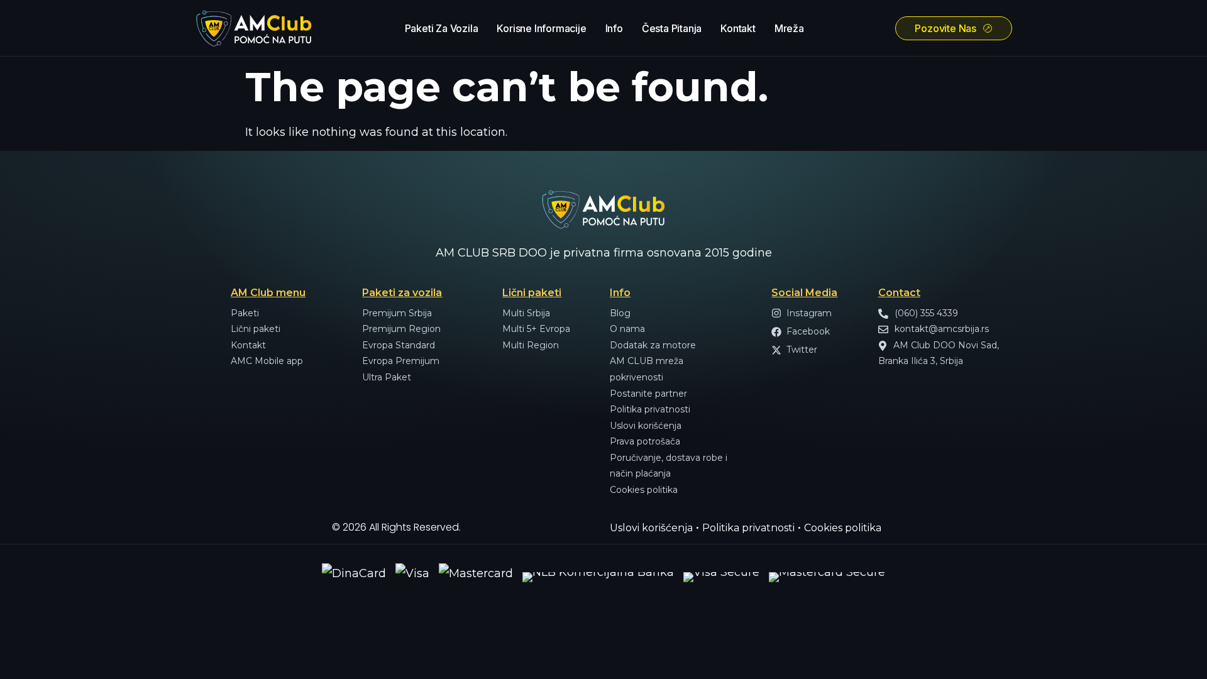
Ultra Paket (386, 377)
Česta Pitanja (672, 28)
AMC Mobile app (267, 361)
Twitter (801, 349)
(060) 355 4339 (925, 313)
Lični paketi (255, 328)
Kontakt (738, 28)
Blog (620, 313)
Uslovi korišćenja (645, 425)
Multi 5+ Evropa (536, 328)
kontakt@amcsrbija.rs (940, 328)
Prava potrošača (645, 441)
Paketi (245, 313)
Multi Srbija (526, 313)
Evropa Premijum (400, 361)
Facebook (808, 331)
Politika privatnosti (650, 409)
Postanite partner (648, 393)
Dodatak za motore (653, 345)
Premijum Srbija (397, 313)
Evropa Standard (398, 345)
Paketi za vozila (441, 28)
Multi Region (530, 345)
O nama (627, 328)
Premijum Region (401, 328)
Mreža (789, 28)
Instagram (809, 313)
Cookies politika (644, 489)
